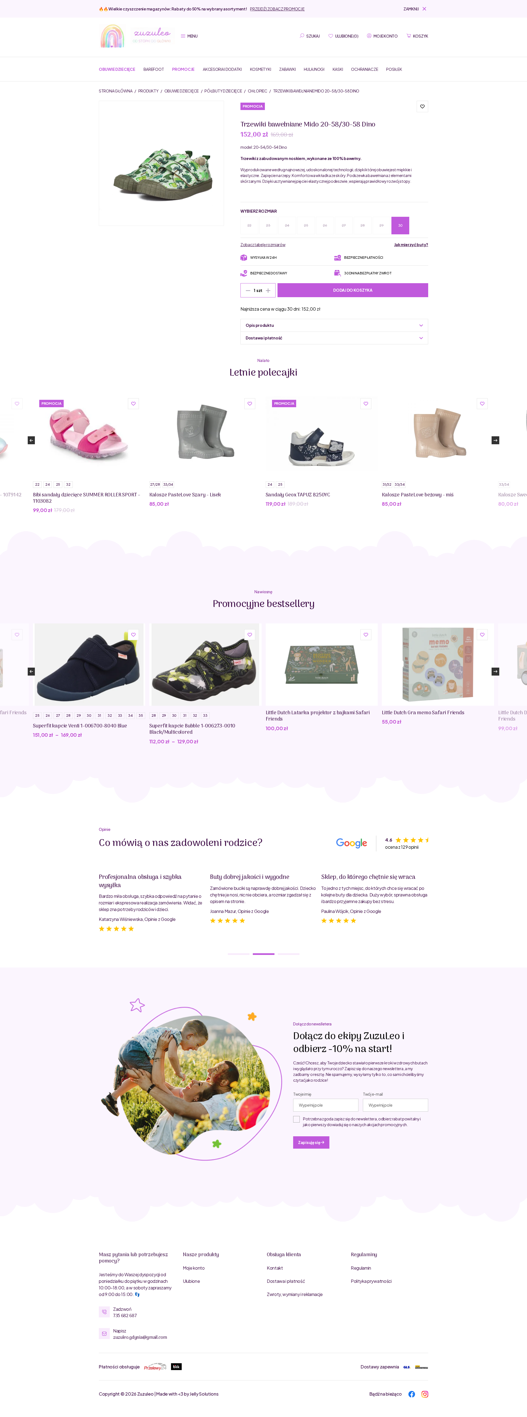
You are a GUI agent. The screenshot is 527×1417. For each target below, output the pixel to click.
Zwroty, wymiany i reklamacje (295, 1294)
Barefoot (154, 69)
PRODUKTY (148, 90)
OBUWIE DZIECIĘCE (181, 90)
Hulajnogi (314, 69)
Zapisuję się (309, 1142)
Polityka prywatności (371, 1281)
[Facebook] (411, 1393)
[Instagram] (425, 1393)
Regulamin (361, 1268)
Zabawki (287, 69)
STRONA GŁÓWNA (116, 90)
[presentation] (31, 440)
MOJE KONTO (385, 35)
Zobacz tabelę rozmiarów (262, 244)
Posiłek (394, 69)
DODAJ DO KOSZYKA (352, 290)
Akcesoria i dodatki (222, 69)
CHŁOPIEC (258, 90)
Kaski (338, 69)
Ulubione (191, 1281)
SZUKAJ (312, 35)
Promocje (183, 69)
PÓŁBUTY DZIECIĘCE (223, 90)
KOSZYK (420, 35)
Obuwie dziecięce (117, 69)
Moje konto (194, 1268)
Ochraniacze (364, 69)
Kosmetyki (260, 69)
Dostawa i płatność (286, 1281)
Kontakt (275, 1268)
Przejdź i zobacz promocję (277, 8)
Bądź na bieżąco (385, 1394)
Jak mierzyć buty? (411, 244)
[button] (415, 8)
